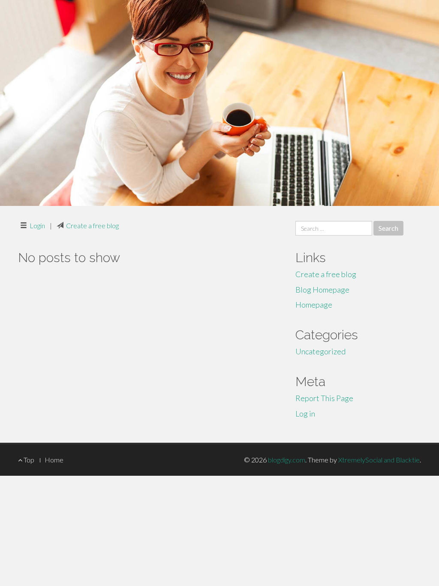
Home (54, 460)
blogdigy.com (286, 460)
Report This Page (324, 398)
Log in (305, 413)
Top (28, 460)
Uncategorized (320, 351)
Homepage (313, 304)
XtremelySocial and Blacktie (379, 460)
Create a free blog (92, 225)
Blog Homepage (322, 289)
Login (37, 225)
